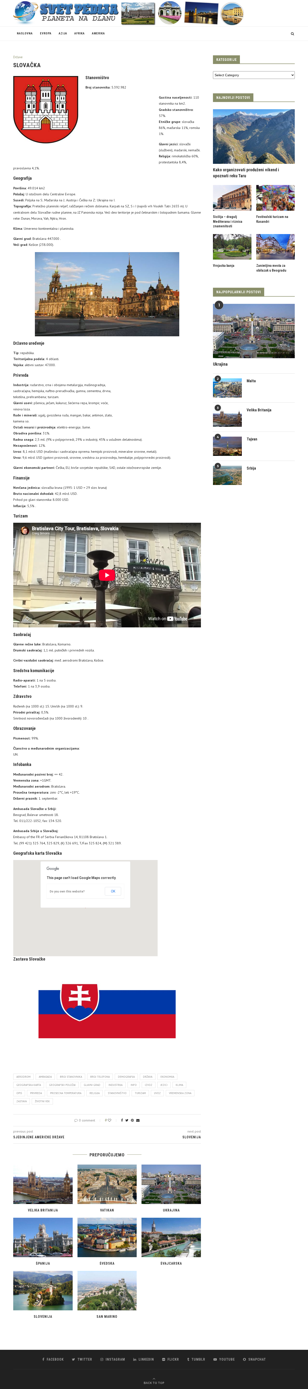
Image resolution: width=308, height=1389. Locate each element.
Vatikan (107, 1210)
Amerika (98, 33)
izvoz (148, 1085)
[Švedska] (107, 1237)
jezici (163, 1085)
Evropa (45, 33)
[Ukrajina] (171, 1184)
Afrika (79, 33)
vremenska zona (180, 1093)
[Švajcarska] (171, 1237)
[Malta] (227, 388)
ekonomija (167, 1076)
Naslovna (25, 33)
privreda (36, 1093)
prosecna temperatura (65, 1093)
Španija (43, 1263)
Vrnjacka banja (223, 266)
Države (18, 57)
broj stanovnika (71, 1076)
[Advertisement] (120, 127)
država (147, 1076)
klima (179, 1085)
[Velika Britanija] (43, 1184)
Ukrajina (171, 1210)
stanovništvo (117, 1093)
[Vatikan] (107, 1184)
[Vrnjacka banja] (232, 247)
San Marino (106, 1317)
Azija (63, 33)
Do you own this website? (67, 891)
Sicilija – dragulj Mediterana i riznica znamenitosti (227, 221)
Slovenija (43, 1317)
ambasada (45, 1076)
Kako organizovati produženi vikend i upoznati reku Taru (246, 172)
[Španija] (43, 1237)
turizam (140, 1093)
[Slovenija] (43, 1290)
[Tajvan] (227, 446)
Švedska (107, 1263)
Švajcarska (171, 1263)
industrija (115, 1085)
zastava (21, 1101)
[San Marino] (107, 1290)
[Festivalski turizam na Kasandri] (275, 198)
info (134, 1085)
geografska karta (28, 1085)
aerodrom (23, 1076)
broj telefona (100, 1076)
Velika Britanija (43, 1210)
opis (19, 1093)
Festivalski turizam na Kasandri (272, 219)
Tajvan (252, 439)
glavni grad (92, 1085)
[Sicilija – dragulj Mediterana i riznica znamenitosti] (232, 198)
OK (113, 891)
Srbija (251, 468)
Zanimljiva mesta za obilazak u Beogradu (271, 268)
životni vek (42, 1101)
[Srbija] (227, 475)
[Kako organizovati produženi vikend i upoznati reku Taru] (254, 136)
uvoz (157, 1093)
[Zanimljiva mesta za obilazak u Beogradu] (275, 247)
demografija (126, 1076)
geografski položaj (62, 1085)
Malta (251, 381)
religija (95, 1093)
